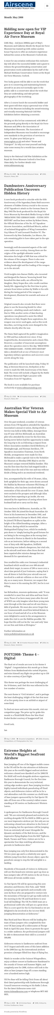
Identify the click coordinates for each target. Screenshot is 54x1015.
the (27, 741)
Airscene (46, 739)
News (13, 176)
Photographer (21, 741)
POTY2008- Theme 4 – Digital (21, 656)
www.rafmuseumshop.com (29, 387)
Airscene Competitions (27, 739)
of (15, 741)
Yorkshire (19, 645)
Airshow (7, 1005)
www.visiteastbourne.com (16, 991)
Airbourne (42, 1003)
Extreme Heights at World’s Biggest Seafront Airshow (24, 754)
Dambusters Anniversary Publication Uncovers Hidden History (25, 189)
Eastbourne (15, 1005)
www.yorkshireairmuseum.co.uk (19, 634)
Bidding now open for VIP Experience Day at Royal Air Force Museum (25, 33)
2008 (44, 174)
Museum (7, 176)
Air (47, 643)
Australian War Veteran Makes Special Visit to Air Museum (25, 412)
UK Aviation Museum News (29, 174)
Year (31, 741)
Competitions (8, 741)
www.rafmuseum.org (13, 165)
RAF (17, 176)
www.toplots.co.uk (12, 141)
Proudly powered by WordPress (15, 1012)
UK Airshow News (25, 1003)
